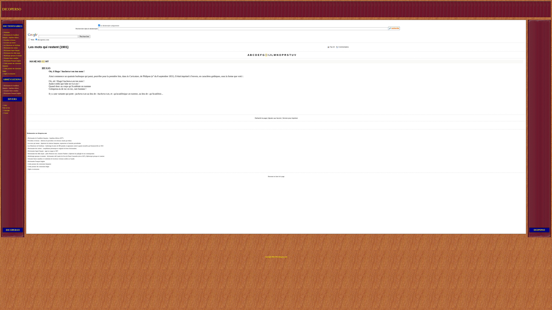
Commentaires (344, 47)
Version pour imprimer (290, 118)
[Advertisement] (497, 8)
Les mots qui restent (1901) (48, 47)
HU (43, 61)
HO (39, 61)
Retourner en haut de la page (276, 176)
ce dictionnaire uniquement (109, 26)
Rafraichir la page (261, 118)
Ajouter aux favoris (274, 118)
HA (31, 61)
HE (35, 61)
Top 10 (332, 47)
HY (47, 61)
